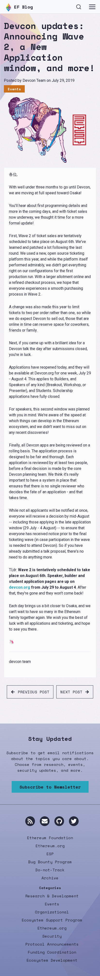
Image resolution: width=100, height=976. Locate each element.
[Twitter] (74, 821)
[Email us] (45, 821)
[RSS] (30, 821)
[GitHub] (59, 821)
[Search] (78, 6)
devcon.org (19, 587)
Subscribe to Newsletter (50, 787)
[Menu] (92, 7)
